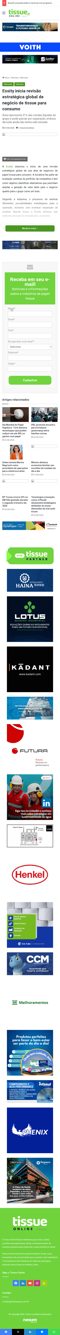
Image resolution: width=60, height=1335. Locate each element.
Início (6, 78)
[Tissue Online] (19, 12)
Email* (11, 319)
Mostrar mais (29, 228)
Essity (9, 166)
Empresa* (13, 352)
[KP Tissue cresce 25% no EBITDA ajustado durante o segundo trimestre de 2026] (15, 486)
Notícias (14, 78)
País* (11, 330)
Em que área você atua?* (21, 341)
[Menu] (3, 14)
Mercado (24, 78)
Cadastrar (30, 380)
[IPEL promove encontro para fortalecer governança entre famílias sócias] (44, 414)
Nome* (11, 308)
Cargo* (11, 363)
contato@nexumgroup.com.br (15, 1301)
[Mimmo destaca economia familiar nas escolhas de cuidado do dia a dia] (44, 452)
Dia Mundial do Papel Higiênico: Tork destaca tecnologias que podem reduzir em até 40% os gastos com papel (14, 431)
